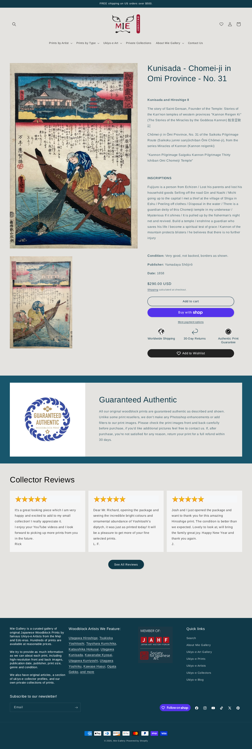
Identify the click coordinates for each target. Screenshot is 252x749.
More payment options (191, 322)
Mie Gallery (119, 741)
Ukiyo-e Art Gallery (199, 651)
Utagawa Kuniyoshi (83, 660)
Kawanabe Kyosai (98, 655)
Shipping (152, 289)
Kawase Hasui (94, 666)
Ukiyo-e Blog (195, 679)
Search (191, 637)
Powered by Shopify (137, 741)
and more (87, 672)
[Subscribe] (76, 707)
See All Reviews (126, 564)
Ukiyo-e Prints (195, 658)
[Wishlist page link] (221, 24)
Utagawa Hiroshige (83, 637)
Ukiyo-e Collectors (198, 672)
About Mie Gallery (198, 644)
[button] (14, 24)
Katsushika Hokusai (84, 649)
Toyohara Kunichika (101, 643)
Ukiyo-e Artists (196, 665)
